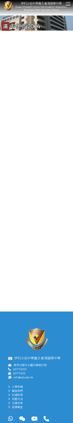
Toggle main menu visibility (68, 4)
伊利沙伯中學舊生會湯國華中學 (41, 3)
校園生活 (17, 399)
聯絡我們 (17, 391)
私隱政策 (17, 395)
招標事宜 (17, 407)
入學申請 (17, 387)
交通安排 (17, 403)
